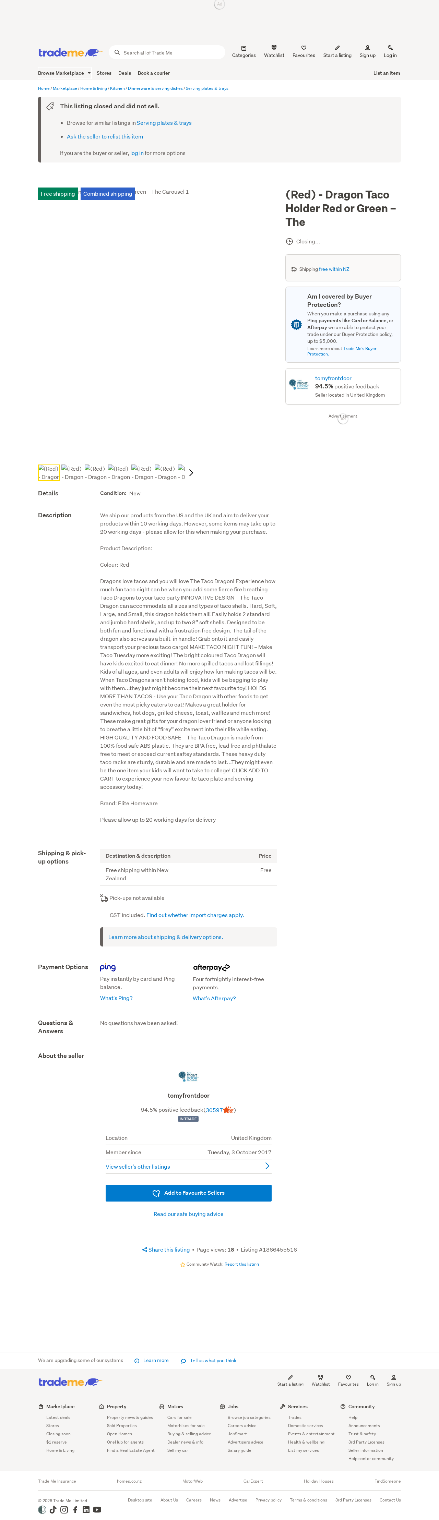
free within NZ (334, 269)
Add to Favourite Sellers (194, 1192)
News (215, 1500)
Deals (124, 73)
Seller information (365, 1450)
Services (298, 1406)
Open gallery (161, 451)
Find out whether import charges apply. (195, 914)
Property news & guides (130, 1417)
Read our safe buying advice (189, 1213)
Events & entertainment (311, 1434)
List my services (303, 1450)
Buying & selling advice (189, 1434)
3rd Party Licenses (366, 1442)
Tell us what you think (213, 1361)
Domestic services (305, 1425)
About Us (169, 1500)
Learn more (156, 1360)
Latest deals (58, 1417)
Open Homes (119, 1434)
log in (137, 152)
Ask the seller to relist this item (105, 136)
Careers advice (242, 1425)
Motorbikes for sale (186, 1425)
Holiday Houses (319, 1481)
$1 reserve (56, 1442)
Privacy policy (269, 1500)
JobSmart (237, 1434)
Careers (194, 1500)
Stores (104, 73)
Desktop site (140, 1500)
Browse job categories (249, 1417)
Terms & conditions (308, 1500)
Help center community (371, 1458)
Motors (175, 1406)
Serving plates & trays (164, 122)
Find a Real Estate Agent (131, 1450)
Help (352, 1417)
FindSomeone (388, 1481)
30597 (214, 1109)
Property (117, 1406)
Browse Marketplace (61, 73)
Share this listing (168, 1249)
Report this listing (242, 1264)
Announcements (364, 1425)
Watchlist (321, 1384)
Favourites (348, 1384)
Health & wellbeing (306, 1442)
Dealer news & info (185, 1442)
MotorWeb (192, 1481)
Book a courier (154, 73)
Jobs (233, 1406)
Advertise (238, 1500)
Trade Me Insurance (57, 1481)
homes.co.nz (129, 1481)
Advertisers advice (245, 1442)
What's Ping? (116, 997)
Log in (390, 55)
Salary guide (239, 1450)
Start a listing (290, 1384)
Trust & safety (362, 1434)
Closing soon (58, 1434)
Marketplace (60, 1406)
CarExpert (253, 1481)
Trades (294, 1417)
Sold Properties (122, 1425)
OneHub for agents (125, 1442)
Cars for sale (179, 1417)
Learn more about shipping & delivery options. (165, 936)
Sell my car (177, 1450)
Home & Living (60, 1450)
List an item (386, 73)
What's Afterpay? (214, 998)
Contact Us (390, 1500)
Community (361, 1406)
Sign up (368, 55)
